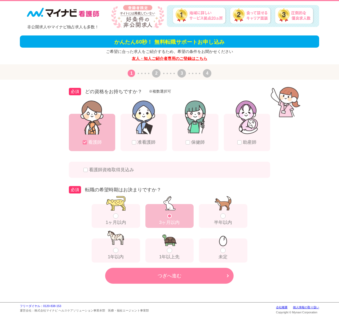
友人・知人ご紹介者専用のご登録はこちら (169, 58)
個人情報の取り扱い (306, 307)
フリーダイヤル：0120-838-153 (40, 306)
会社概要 (282, 307)
